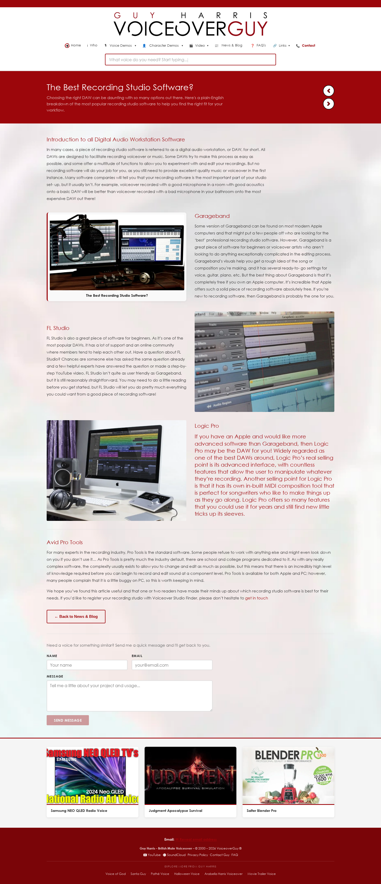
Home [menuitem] (76, 45)
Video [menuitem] (198, 45)
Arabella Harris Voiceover (223, 874)
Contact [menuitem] (306, 45)
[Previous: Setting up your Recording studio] (328, 90)
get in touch (256, 597)
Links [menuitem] (281, 45)
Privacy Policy (198, 855)
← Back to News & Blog (76, 616)
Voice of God (115, 874)
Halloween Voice (187, 874)
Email (137, 656)
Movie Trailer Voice (262, 874)
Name (52, 656)
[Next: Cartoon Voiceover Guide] (328, 103)
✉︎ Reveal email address (196, 839)
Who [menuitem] (92, 45)
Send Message (68, 720)
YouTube (154, 855)
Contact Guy (219, 855)
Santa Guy (138, 874)
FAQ (234, 855)
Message (55, 676)
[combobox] (190, 59)
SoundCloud (176, 855)
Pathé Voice (160, 874)
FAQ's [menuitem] (259, 45)
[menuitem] (120, 46)
